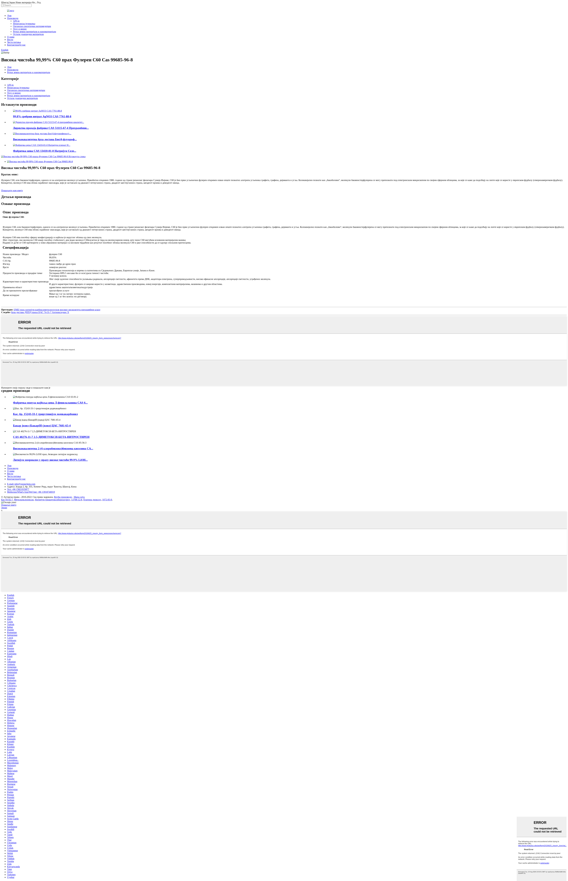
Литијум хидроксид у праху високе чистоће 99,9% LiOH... (50, 459)
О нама (10, 37)
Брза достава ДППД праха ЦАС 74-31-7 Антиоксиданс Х (40, 312)
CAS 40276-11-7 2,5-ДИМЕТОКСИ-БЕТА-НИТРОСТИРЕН (51, 437)
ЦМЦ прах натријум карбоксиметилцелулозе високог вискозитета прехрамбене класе (57, 309)
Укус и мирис (20, 29)
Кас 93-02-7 (7, 499)
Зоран (4, 507)
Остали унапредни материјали (28, 34)
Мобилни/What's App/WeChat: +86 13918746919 (31, 492)
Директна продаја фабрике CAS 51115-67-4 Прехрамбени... (51, 128)
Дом (9, 15)
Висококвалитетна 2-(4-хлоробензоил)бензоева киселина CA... (53, 448)
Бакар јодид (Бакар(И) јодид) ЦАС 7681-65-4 (42, 425)
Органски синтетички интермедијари (32, 26)
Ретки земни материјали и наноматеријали (34, 31)
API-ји (16, 21)
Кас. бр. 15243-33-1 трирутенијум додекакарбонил (45, 414)
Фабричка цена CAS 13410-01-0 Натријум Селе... (44, 150)
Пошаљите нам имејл (12, 190)
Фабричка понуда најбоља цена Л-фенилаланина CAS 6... (50, 402)
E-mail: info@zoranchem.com (21, 484)
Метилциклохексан (24, 499)
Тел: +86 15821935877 (18, 489)
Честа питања (14, 42)
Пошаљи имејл (8, 505)
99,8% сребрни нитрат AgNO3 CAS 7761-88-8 (42, 116)
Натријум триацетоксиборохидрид (52, 499)
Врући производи (63, 497)
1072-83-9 (107, 499)
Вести (10, 39)
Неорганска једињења (24, 23)
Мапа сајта (79, 497)
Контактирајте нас (16, 45)
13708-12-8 (76, 499)
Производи (12, 18)
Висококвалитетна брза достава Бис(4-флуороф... (45, 139)
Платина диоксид (92, 499)
